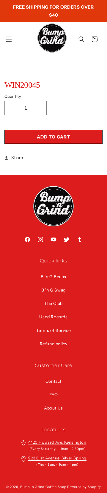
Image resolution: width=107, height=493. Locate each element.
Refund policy (53, 343)
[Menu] (8, 39)
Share (17, 157)
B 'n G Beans (53, 276)
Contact (53, 381)
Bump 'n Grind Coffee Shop (43, 487)
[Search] (81, 39)
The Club (53, 303)
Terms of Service (53, 330)
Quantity (12, 96)
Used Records (53, 316)
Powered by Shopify (84, 487)
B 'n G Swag (53, 290)
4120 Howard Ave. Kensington (57, 442)
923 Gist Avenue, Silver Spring (57, 458)
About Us (53, 408)
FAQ (53, 394)
